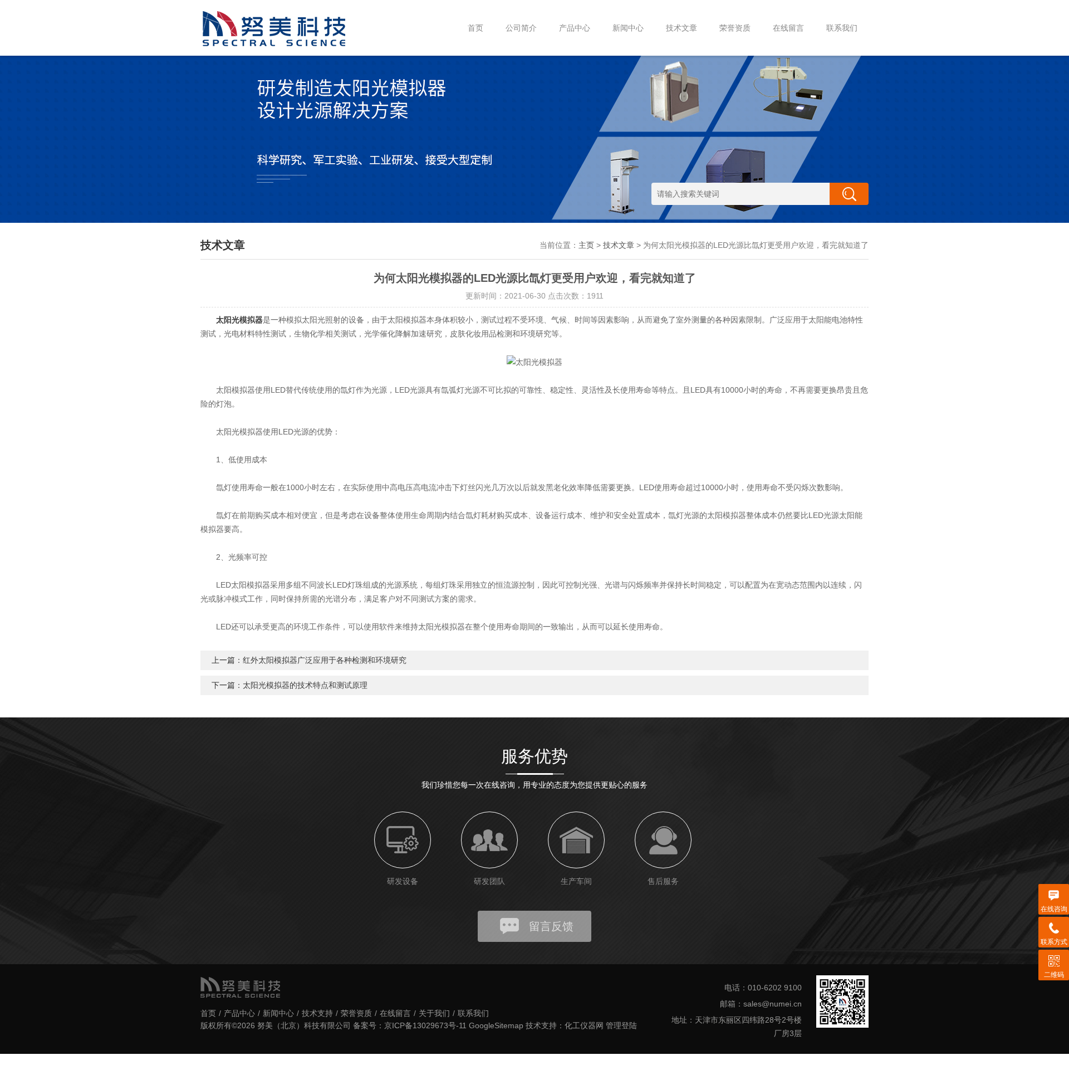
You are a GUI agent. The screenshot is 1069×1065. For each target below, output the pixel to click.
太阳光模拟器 (239, 319)
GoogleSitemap (496, 1025)
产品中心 (574, 27)
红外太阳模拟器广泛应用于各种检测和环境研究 (324, 660)
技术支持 (317, 1013)
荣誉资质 (735, 27)
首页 (475, 27)
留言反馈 (551, 926)
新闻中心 (628, 27)
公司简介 (521, 27)
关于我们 (434, 1013)
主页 (586, 245)
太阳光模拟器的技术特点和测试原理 (305, 685)
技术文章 (681, 27)
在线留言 (788, 27)
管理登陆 (621, 1025)
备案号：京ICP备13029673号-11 (410, 1025)
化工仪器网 (584, 1025)
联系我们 (841, 27)
